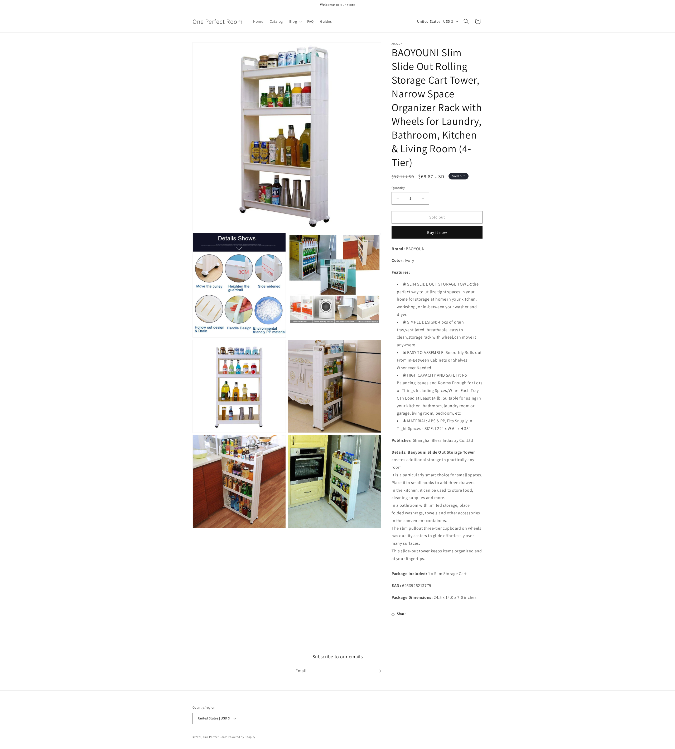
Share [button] (402, 613)
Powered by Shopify (241, 737)
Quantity (398, 188)
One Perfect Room (215, 737)
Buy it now (437, 232)
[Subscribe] (379, 671)
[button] (295, 21)
